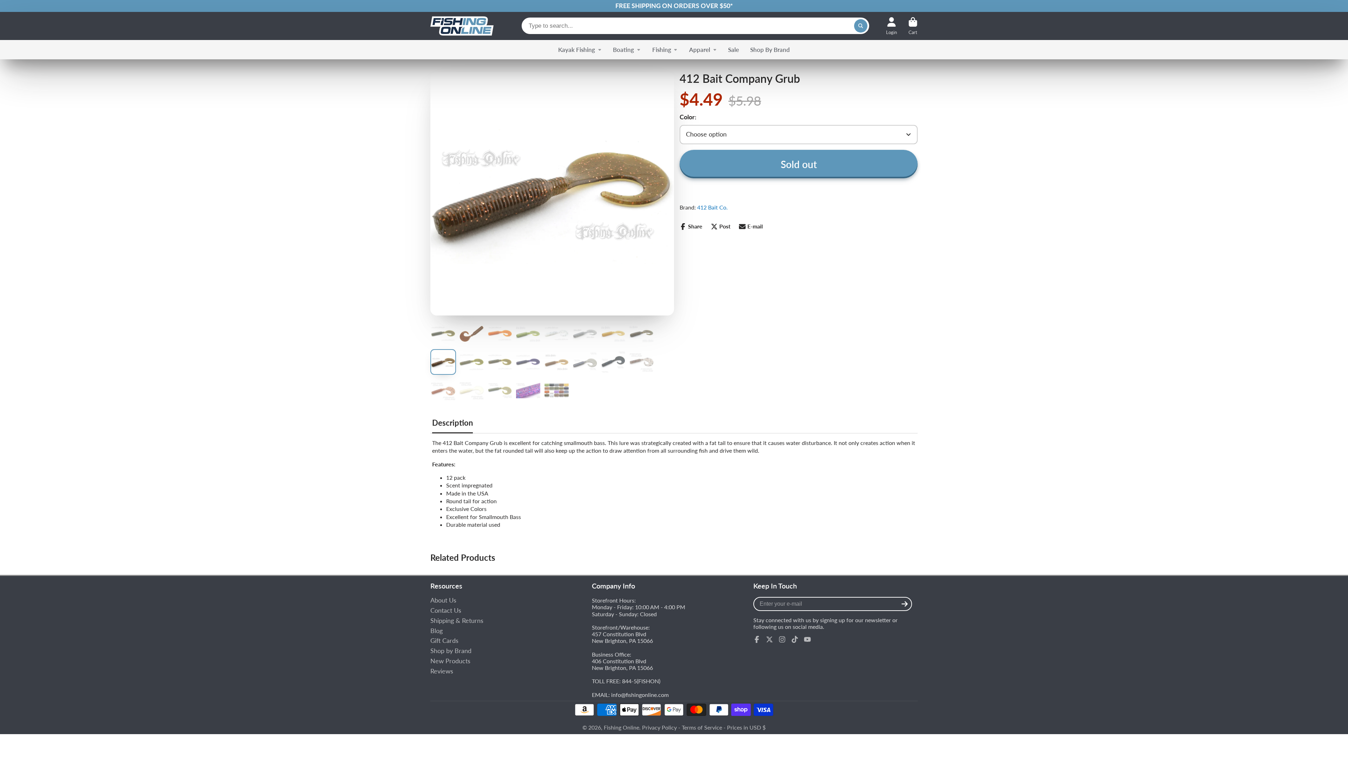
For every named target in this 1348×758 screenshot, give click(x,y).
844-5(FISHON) (641, 681)
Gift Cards (444, 640)
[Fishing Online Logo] (462, 26)
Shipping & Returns (456, 620)
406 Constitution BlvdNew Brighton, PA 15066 (622, 664)
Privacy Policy (659, 727)
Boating (623, 49)
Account (891, 26)
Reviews (441, 671)
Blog (436, 630)
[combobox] (695, 26)
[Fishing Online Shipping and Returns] (674, 6)
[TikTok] (794, 639)
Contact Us (445, 610)
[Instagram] (782, 639)
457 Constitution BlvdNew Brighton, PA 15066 (622, 637)
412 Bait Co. (712, 207)
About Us (443, 600)
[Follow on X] (769, 639)
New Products (450, 661)
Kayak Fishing (576, 49)
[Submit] (904, 604)
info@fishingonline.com (640, 694)
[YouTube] (807, 639)
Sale (733, 49)
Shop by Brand (450, 650)
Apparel (699, 49)
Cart (913, 26)
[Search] (860, 26)
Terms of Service (702, 727)
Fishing (661, 49)
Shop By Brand (770, 49)
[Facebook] (756, 639)
